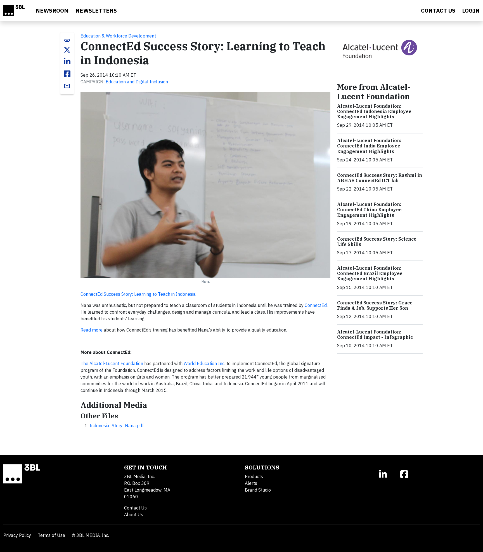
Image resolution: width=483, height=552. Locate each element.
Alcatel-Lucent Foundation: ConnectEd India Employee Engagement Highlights (369, 146)
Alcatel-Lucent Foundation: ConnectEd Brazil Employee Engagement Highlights (369, 273)
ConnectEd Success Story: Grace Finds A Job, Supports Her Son (375, 305)
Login (471, 10)
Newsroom (52, 10)
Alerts (251, 483)
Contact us (438, 10)
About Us (133, 514)
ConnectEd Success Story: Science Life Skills (376, 241)
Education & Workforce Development (118, 36)
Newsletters (96, 10)
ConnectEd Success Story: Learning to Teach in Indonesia (138, 294)
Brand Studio (258, 490)
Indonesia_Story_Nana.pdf (116, 425)
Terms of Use (51, 535)
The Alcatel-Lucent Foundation (111, 363)
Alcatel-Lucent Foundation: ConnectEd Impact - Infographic (375, 334)
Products (254, 476)
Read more (91, 330)
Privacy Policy (17, 535)
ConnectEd (316, 305)
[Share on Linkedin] (67, 61)
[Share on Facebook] (67, 73)
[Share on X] (67, 49)
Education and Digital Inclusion (137, 81)
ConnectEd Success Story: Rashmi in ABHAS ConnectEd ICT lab (379, 177)
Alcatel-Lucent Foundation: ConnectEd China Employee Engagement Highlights (369, 209)
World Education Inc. (204, 363)
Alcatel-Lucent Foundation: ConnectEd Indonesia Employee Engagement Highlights (374, 111)
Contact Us (135, 508)
